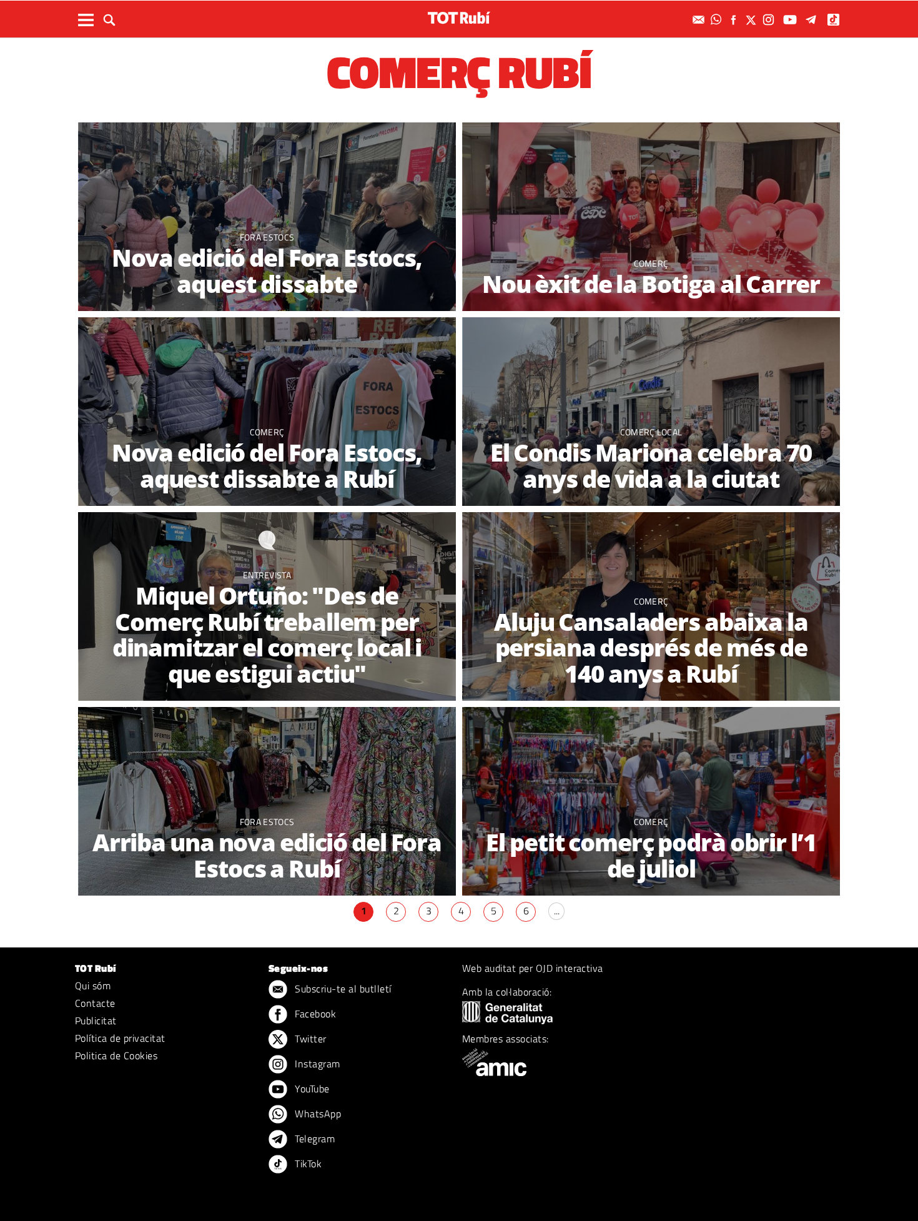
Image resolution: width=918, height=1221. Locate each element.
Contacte (95, 1003)
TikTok (307, 1163)
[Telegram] (813, 19)
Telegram (313, 1138)
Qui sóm (93, 985)
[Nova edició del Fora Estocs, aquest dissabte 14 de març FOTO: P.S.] (267, 217)
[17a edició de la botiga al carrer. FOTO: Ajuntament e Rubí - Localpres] (651, 801)
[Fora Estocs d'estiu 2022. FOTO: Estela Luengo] (267, 801)
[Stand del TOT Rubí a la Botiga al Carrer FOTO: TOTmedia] (651, 217)
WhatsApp (316, 1113)
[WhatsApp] (717, 19)
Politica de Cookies (116, 1055)
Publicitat (96, 1020)
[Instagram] (770, 19)
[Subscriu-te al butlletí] (700, 19)
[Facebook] (735, 19)
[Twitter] (752, 19)
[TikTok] (834, 19)
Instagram (316, 1063)
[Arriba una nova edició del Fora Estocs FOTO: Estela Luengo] (267, 412)
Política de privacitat (120, 1038)
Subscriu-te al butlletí (342, 988)
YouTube (311, 1088)
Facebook (314, 1013)
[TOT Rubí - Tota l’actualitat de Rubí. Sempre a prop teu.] (459, 17)
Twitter (309, 1038)
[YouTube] (791, 19)
